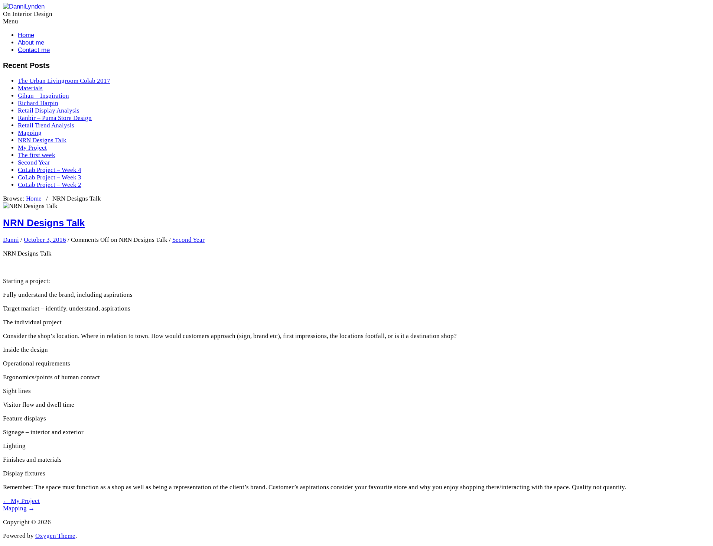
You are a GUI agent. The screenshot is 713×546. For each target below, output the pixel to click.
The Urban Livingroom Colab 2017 (64, 80)
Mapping (30, 132)
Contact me (34, 49)
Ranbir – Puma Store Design (55, 117)
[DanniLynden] (24, 6)
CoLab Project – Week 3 (49, 177)
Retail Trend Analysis (46, 125)
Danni (11, 239)
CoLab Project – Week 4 (49, 169)
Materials (30, 88)
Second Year (34, 162)
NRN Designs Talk (42, 140)
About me (31, 42)
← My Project (21, 500)
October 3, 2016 (45, 239)
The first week (36, 155)
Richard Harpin (38, 103)
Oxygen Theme (55, 535)
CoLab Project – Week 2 (49, 184)
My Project (32, 147)
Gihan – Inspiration (43, 95)
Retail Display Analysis (48, 110)
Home (26, 35)
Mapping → (19, 508)
